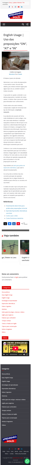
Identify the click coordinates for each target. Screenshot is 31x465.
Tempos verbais (6, 320)
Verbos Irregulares (7, 329)
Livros (20, 451)
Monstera (12, 74)
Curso (8, 451)
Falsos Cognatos (6, 306)
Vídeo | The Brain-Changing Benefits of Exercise (16, 2)
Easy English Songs (7, 295)
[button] (27, 461)
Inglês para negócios (7, 315)
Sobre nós (26, 451)
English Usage (6, 298)
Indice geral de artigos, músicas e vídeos (13, 312)
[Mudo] (24, 354)
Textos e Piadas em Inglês (9, 323)
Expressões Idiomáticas (8, 303)
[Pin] (18, 223)
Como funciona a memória (14, 218)
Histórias (4, 309)
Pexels (20, 74)
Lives (12, 451)
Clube (3, 451)
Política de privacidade (20, 453)
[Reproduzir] (4, 354)
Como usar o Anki (12, 216)
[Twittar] (5, 223)
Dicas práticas (6, 292)
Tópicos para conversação (9, 326)
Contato (12, 453)
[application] (15, 348)
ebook (16, 451)
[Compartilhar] (9, 223)
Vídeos (4, 332)
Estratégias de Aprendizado (9, 300)
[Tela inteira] (27, 354)
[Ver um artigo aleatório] (27, 24)
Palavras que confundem (9, 318)
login (16, 277)
